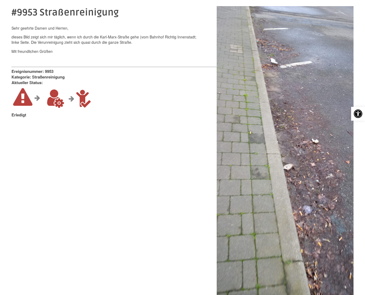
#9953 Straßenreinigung (65, 12)
